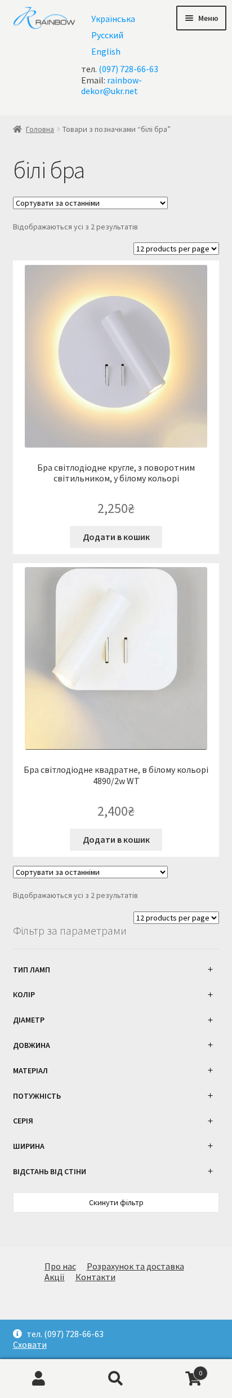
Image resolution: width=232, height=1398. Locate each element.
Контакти (95, 1276)
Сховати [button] (30, 1344)
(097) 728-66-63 (128, 68)
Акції (54, 1276)
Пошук (115, 1379)
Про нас (60, 1266)
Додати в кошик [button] (116, 536)
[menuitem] (113, 18)
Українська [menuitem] (113, 18)
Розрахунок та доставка (135, 1266)
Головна (40, 129)
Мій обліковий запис (38, 1379)
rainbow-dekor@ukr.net (111, 85)
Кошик (179, 1368)
